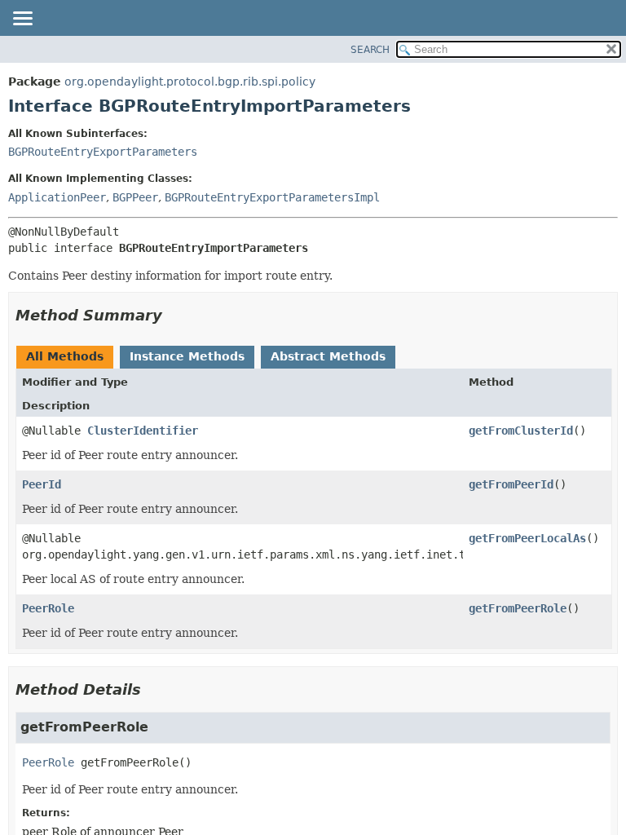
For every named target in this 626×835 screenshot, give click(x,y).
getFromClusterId (521, 430)
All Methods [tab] (65, 356)
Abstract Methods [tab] (328, 356)
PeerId (41, 484)
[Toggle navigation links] (22, 19)
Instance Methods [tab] (187, 356)
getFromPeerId (511, 484)
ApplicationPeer (57, 197)
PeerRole (48, 608)
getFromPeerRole (517, 608)
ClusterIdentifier (142, 430)
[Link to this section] (173, 315)
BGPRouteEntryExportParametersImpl (272, 197)
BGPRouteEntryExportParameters (102, 151)
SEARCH (370, 49)
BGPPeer (135, 197)
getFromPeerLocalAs (527, 538)
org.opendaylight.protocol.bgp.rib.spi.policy (189, 81)
